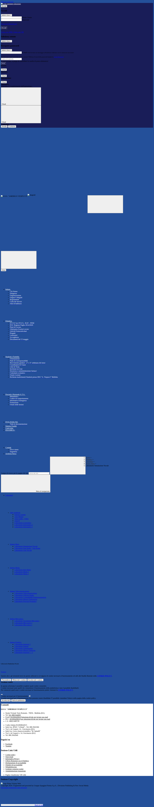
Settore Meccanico (17, 619)
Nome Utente (27, 17)
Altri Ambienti (15, 513)
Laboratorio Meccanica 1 (23, 625)
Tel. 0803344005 (15, 715)
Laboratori (89, 462)
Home (88, 457)
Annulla (4, 126)
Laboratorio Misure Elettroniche (25, 599)
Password (25, 20)
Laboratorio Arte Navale (23, 550)
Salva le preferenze (18, 700)
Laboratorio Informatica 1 (23, 527)
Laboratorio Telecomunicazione (25, 593)
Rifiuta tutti (19, 680)
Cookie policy (10, 755)
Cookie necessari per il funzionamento (15, 696)
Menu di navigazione (42, 491)
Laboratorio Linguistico (22, 523)
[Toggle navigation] (19, 260)
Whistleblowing (11, 767)
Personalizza (6, 680)
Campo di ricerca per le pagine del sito (14, 473)
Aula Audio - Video (21, 519)
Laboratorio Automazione (23, 648)
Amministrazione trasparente (15, 771)
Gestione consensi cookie (14, 769)
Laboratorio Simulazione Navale (26, 546)
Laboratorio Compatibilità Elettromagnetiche (30, 597)
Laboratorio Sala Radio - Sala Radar (27, 548)
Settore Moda (15, 568)
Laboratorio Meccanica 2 (23, 623)
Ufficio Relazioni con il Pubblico (17, 761)
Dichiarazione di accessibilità (15, 763)
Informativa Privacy (12, 759)
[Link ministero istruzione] (11, 4)
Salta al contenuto (7, 2)
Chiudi (4, 69)
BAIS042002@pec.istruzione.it (30, 719)
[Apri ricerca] (105, 204)
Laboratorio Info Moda (22, 570)
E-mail (24, 52)
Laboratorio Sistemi (21, 646)
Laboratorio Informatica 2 (23, 525)
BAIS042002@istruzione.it (29, 717)
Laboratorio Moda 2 (21, 572)
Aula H (17, 521)
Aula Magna (18, 517)
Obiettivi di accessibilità (13, 765)
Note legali (9, 757)
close (3, 270)
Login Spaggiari (59, 57)
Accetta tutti (35, 680)
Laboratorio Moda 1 (21, 574)
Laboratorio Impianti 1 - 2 (23, 652)
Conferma (12, 126)
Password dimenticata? (9, 24)
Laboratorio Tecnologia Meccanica (26, 621)
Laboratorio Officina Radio (24, 595)
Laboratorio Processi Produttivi (25, 601)
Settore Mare (90, 464)
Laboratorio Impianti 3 (22, 644)
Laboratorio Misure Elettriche (24, 650)
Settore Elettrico (16, 642)
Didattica (89, 459)
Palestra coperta (20, 515)
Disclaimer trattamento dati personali (14, 788)
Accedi (4, 6)
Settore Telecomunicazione (20, 591)
